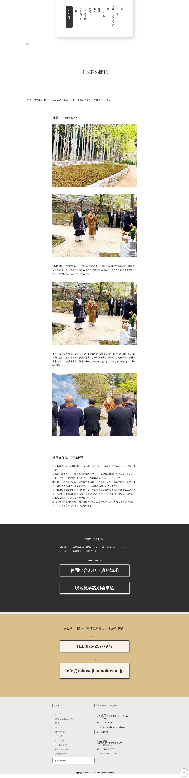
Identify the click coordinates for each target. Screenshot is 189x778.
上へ (183, 773)
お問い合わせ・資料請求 (94, 570)
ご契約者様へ (76, 8)
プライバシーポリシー (107, 753)
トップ (117, 10)
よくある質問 (85, 11)
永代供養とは (94, 8)
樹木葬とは (99, 8)
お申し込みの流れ (81, 12)
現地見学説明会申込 (94, 588)
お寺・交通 (90, 7)
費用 (57, 723)
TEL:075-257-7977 (94, 646)
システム (103, 11)
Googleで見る (105, 745)
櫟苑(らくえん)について (113, 17)
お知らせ (28, 44)
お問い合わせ (69, 13)
